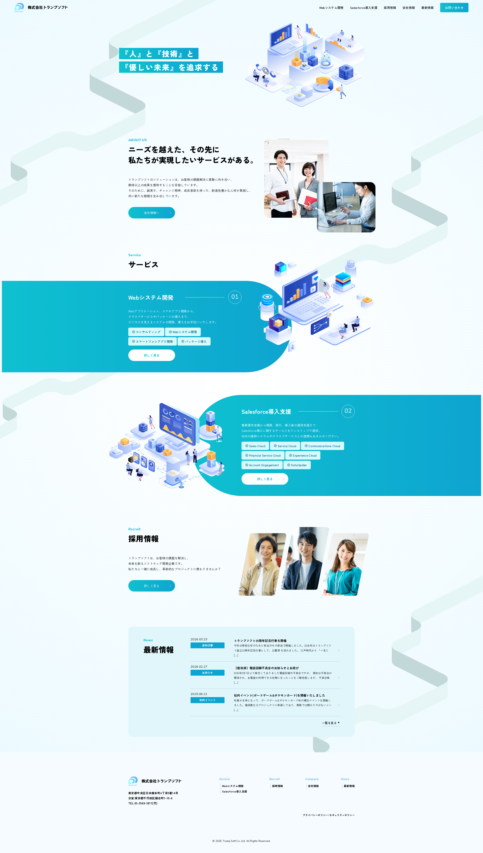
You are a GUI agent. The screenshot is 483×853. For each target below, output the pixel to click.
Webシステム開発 (331, 7)
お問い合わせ (454, 7)
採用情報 (390, 7)
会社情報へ (151, 212)
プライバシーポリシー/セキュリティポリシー (329, 815)
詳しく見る (151, 355)
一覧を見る (329, 723)
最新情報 (427, 7)
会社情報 (409, 7)
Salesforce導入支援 (363, 7)
